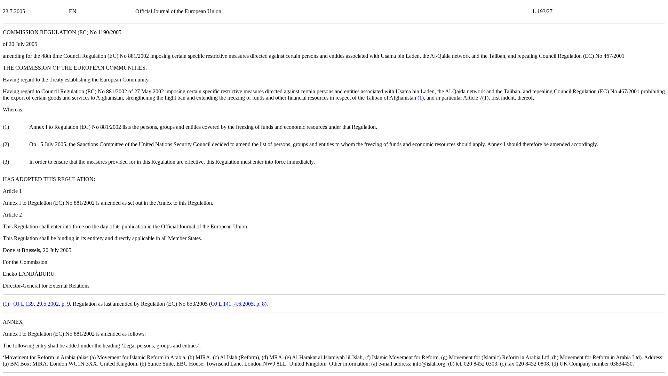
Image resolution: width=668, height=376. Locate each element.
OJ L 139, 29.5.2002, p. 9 (41, 304)
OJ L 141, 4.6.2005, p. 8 (238, 304)
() (421, 98)
